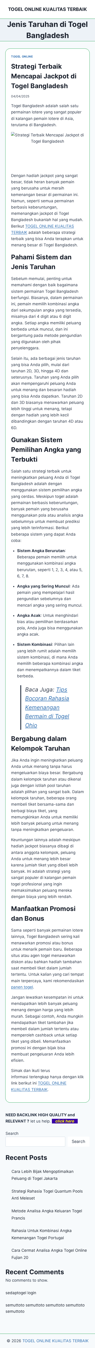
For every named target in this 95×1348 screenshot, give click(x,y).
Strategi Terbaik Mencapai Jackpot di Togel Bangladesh (44, 76)
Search (12, 1133)
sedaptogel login (21, 1292)
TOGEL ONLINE (22, 56)
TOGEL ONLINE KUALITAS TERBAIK (55, 1340)
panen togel (22, 987)
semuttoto (15, 1305)
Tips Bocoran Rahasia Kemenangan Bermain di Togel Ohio (47, 707)
